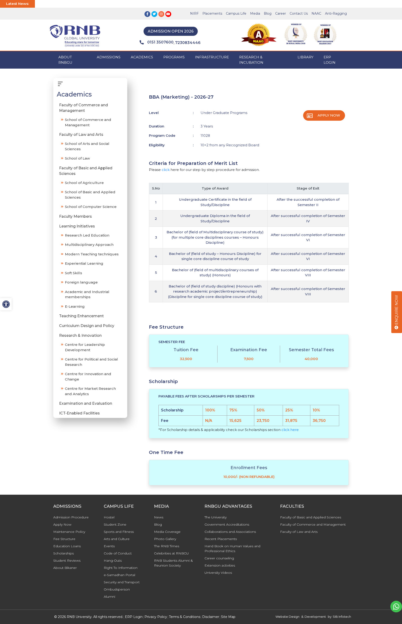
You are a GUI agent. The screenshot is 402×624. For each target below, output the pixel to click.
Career (280, 13)
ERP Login (329, 60)
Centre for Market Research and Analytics (90, 391)
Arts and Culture (117, 539)
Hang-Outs (113, 560)
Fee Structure (64, 539)
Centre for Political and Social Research (91, 362)
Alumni (109, 596)
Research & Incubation (251, 60)
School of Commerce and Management (88, 122)
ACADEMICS (142, 57)
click (166, 169)
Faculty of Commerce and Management (83, 108)
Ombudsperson (117, 589)
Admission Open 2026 (171, 31)
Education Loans (67, 546)
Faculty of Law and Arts (81, 135)
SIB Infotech (342, 616)
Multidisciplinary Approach (89, 245)
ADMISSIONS (109, 57)
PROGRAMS (174, 57)
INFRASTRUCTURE (212, 57)
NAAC (316, 13)
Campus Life (236, 13)
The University (215, 517)
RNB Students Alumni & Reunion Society (173, 562)
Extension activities (219, 565)
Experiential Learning (84, 263)
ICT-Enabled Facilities (79, 413)
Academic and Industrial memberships (87, 294)
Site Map (228, 617)
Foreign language (81, 282)
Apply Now (329, 115)
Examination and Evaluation (85, 403)
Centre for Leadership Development (85, 347)
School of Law (77, 158)
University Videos (218, 573)
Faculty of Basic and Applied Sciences (85, 171)
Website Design (287, 616)
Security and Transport (122, 582)
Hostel (109, 517)
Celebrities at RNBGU (171, 553)
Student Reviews (66, 560)
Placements (212, 13)
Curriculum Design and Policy (86, 326)
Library (305, 57)
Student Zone (115, 524)
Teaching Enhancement (81, 316)
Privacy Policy (155, 617)
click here (290, 429)
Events (109, 546)
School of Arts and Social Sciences (87, 146)
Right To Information (120, 568)
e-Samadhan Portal (119, 575)
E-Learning (75, 306)
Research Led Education (87, 235)
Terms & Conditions (184, 617)
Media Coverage (167, 532)
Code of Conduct (118, 553)
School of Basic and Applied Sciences (90, 195)
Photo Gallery (165, 539)
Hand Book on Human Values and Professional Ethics (232, 548)
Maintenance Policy (69, 532)
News (158, 517)
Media (255, 13)
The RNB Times (166, 546)
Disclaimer (210, 617)
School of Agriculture (84, 182)
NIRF (194, 13)
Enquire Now (396, 310)
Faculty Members (75, 216)
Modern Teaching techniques (92, 254)
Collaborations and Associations (230, 532)
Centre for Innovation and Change (88, 377)
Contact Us (299, 13)
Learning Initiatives (77, 226)
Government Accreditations (226, 524)
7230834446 (188, 42)
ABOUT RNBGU (65, 60)
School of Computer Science (91, 207)
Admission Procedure (71, 517)
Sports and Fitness (119, 532)
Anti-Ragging (336, 13)
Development (315, 616)
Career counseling (219, 558)
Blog (267, 13)
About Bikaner (65, 568)
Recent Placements (220, 539)
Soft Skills (73, 273)
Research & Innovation (80, 336)
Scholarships (63, 553)
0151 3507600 (160, 42)
